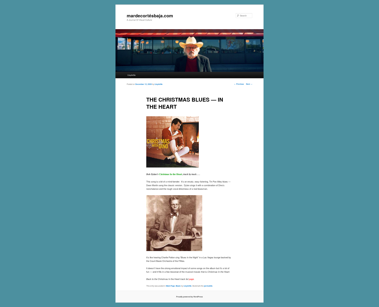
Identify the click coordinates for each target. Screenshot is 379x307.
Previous (239, 84)
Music (178, 285)
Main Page (170, 285)
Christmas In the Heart (170, 174)
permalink (208, 285)
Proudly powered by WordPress (189, 296)
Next (249, 84)
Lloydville (131, 75)
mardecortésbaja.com (150, 15)
